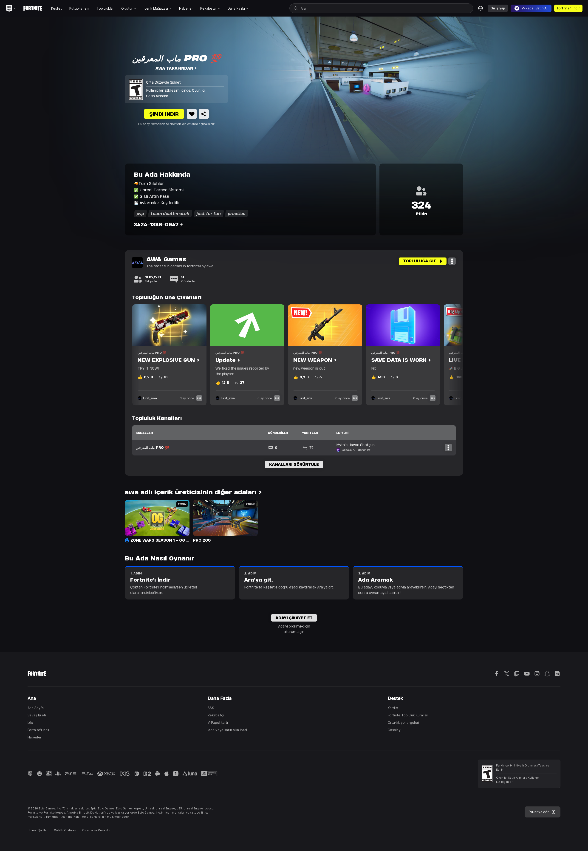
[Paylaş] (204, 114)
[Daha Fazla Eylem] (452, 261)
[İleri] (451, 355)
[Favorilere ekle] (192, 114)
